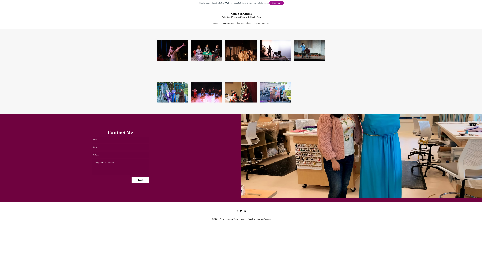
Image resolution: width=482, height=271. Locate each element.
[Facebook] (237, 211)
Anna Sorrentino (241, 14)
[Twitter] (241, 211)
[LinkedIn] (245, 211)
